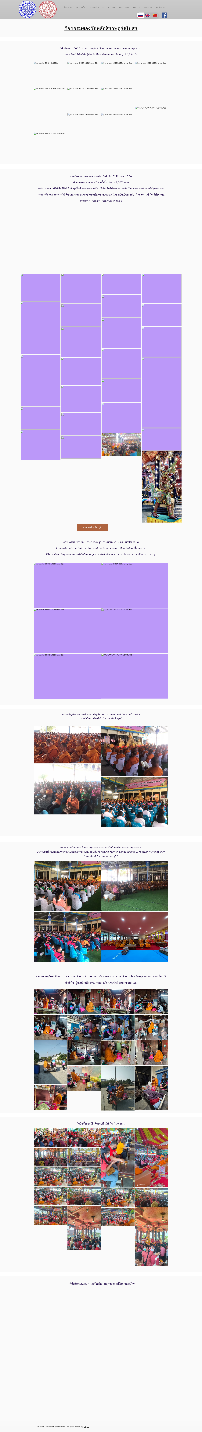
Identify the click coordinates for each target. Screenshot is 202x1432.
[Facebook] (164, 15)
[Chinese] (155, 15)
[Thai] (140, 15)
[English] (147, 15)
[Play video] (50, 239)
